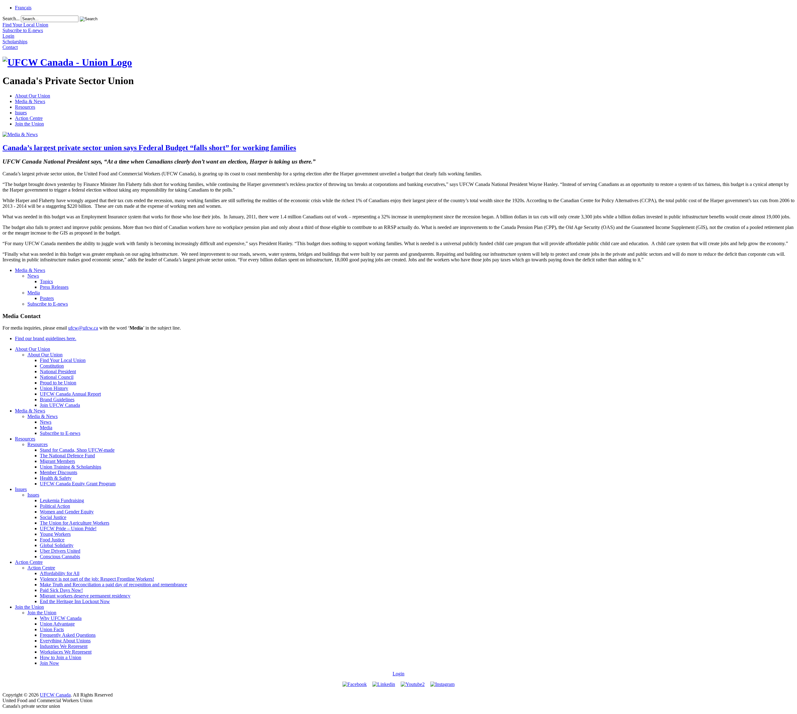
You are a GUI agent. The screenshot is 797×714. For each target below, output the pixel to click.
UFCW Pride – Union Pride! (68, 528)
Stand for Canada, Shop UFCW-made (77, 450)
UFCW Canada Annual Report (70, 394)
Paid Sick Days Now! (61, 590)
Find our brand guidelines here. (45, 338)
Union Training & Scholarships (70, 466)
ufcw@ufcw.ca (83, 328)
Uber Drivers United (60, 551)
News (33, 275)
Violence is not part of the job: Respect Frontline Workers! (97, 579)
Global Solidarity (56, 545)
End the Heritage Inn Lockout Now (75, 601)
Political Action (55, 506)
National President (58, 371)
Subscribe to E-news (47, 304)
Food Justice (52, 539)
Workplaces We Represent (66, 651)
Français (23, 7)
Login (398, 673)
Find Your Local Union (63, 360)
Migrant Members (57, 461)
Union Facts (52, 629)
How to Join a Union (60, 657)
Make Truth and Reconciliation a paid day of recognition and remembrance (113, 584)
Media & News (30, 101)
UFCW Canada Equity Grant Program (78, 483)
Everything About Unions (65, 640)
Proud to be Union (58, 382)
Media (33, 292)
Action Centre (29, 118)
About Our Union (32, 95)
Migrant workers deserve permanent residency (85, 595)
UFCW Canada (55, 694)
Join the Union (29, 123)
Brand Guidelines (57, 399)
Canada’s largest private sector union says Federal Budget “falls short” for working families (149, 148)
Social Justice (53, 517)
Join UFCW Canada (60, 405)
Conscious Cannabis (60, 556)
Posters (47, 298)
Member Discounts (58, 472)
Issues (21, 112)
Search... (11, 18)
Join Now (49, 663)
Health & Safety (56, 478)
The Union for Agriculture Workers (74, 523)
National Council (56, 377)
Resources (25, 107)
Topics (46, 281)
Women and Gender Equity (67, 511)
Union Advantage (57, 623)
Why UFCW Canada (61, 618)
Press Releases (54, 287)
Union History (54, 388)
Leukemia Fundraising (62, 500)
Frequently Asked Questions (68, 635)
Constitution (52, 366)
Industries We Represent (63, 646)
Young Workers (55, 534)
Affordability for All (59, 573)
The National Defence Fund (67, 455)
